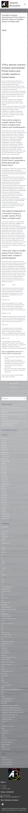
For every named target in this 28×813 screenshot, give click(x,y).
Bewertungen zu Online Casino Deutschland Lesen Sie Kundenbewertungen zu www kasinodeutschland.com (14, 423)
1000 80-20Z (5, 531)
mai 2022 (4, 509)
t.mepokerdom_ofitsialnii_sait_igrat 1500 (11, 707)
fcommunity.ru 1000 (6, 643)
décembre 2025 (5, 454)
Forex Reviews (5, 650)
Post (3, 694)
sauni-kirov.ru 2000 (6, 700)
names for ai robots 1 (7, 664)
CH (2, 625)
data (3, 630)
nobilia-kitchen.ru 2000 (7, 671)
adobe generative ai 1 (7, 591)
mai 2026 (4, 443)
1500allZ (4, 538)
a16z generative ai (6, 588)
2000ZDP (4, 552)
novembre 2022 (5, 504)
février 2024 (5, 495)
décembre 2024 (5, 482)
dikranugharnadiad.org (7, 634)
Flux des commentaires (7, 762)
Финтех (3, 746)
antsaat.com (5, 598)
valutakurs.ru (5, 733)
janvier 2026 (5, 452)
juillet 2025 (4, 466)
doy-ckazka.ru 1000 (6, 636)
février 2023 (5, 502)
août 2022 (4, 507)
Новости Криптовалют (7, 742)
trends (3, 728)
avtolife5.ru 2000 (6, 602)
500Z (3, 570)
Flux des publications (7, 759)
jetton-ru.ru (4, 655)
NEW (3, 666)
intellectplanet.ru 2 (6, 652)
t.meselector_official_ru (7, 719)
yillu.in (3, 735)
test (2, 723)
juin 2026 (4, 440)
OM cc (3, 680)
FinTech (3, 646)
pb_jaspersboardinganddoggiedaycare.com (12, 689)
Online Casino (5, 682)
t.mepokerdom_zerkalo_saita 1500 (10, 714)
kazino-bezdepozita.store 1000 (9, 657)
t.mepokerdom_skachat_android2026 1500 (12, 710)
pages (3, 687)
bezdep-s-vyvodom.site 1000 (9, 609)
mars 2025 (4, 475)
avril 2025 (4, 472)
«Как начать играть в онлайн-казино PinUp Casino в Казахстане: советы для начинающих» (15, 40)
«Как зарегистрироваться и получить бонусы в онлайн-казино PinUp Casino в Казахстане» (15, 50)
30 (2, 559)
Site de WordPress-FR (7, 764)
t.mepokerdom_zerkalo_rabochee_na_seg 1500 (13, 712)
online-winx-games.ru (7, 685)
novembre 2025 (5, 456)
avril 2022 (4, 511)
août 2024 (4, 486)
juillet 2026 (4, 438)
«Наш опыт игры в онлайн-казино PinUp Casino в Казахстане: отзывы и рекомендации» (15, 55)
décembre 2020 (5, 518)
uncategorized (5, 730)
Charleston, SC (5, 418)
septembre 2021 (5, 516)
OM (2, 678)
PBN (3, 691)
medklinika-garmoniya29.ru (8, 662)
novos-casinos (5, 675)
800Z (3, 582)
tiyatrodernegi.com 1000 (7, 726)
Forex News (4, 648)
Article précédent (14, 383)
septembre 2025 (5, 461)
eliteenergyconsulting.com (8, 641)
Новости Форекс (6, 744)
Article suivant (14, 387)
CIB (2, 627)
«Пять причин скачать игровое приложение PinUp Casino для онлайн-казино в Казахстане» (14, 35)
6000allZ (4, 575)
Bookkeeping (5, 614)
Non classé (5, 24)
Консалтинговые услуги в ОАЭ (9, 739)
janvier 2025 (5, 479)
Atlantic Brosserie (14, 4)
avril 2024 (4, 491)
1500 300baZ (5, 536)
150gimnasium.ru (6, 543)
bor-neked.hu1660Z (6, 616)
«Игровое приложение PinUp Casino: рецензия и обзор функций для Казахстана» (14, 45)
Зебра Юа (4, 737)
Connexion (4, 757)
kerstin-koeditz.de (6, 659)
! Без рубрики (5, 527)
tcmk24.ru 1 (4, 721)
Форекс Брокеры (6, 749)
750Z (3, 579)
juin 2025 (4, 468)
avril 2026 (4, 445)
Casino (3, 620)
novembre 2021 (5, 514)
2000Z (3, 550)
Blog (3, 611)
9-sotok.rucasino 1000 (7, 586)
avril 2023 (4, 500)
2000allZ (4, 547)
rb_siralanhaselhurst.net (7, 698)
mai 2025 (4, 470)
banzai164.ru (5, 604)
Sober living (4, 703)
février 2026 (5, 450)
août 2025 (4, 463)
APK (3, 600)
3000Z (3, 561)
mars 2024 (4, 493)
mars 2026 (4, 447)
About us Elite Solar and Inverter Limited (11, 407)
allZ (2, 593)
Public (3, 696)
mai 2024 (4, 488)
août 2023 (4, 498)
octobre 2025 (5, 459)
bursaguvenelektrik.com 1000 (9, 618)
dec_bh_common (6, 632)
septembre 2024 (6, 484)
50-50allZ (4, 568)
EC (2, 639)
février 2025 (4, 477)
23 (2, 554)
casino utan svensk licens (8, 623)
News (3, 668)
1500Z (3, 540)
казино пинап (8, 284)
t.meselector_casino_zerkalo (8, 717)
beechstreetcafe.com (7, 607)
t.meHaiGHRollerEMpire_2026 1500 (10, 705)
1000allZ (4, 533)
